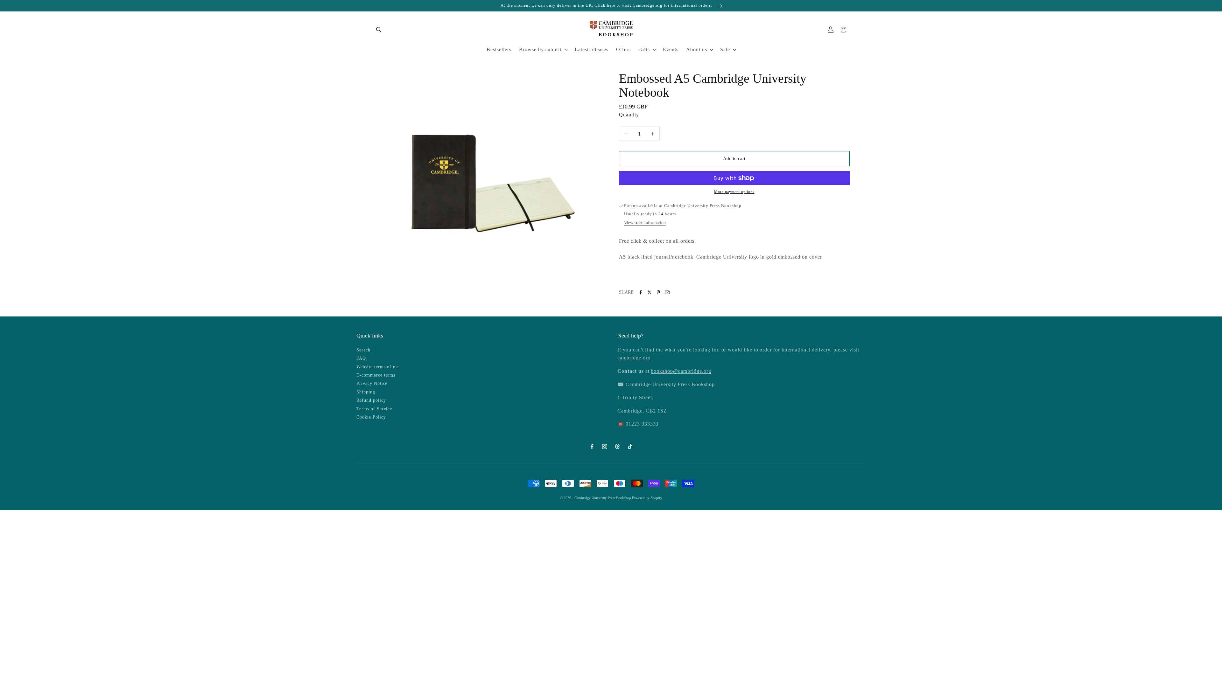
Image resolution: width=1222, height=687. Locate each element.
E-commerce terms (375, 375)
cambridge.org (633, 357)
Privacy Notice (371, 383)
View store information (645, 222)
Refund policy (371, 400)
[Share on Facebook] (640, 292)
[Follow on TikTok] (630, 446)
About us (696, 49)
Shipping (365, 392)
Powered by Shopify (647, 498)
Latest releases (591, 49)
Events (670, 49)
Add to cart (734, 158)
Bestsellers (499, 49)
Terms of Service (374, 408)
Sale (725, 49)
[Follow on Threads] (617, 446)
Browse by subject (540, 49)
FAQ (361, 358)
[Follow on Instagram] (604, 446)
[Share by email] (667, 292)
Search (363, 350)
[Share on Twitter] (649, 292)
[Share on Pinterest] (658, 292)
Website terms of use (378, 366)
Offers (623, 49)
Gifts (644, 49)
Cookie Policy (371, 417)
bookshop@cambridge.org (681, 371)
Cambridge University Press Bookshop (603, 498)
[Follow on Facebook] (592, 446)
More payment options (734, 192)
